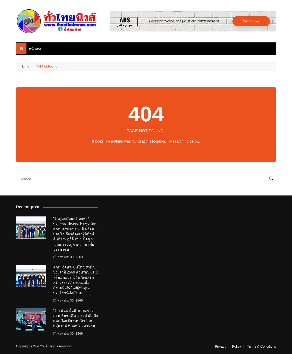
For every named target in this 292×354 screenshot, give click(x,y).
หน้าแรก (35, 49)
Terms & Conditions (261, 346)
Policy (236, 346)
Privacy (220, 346)
